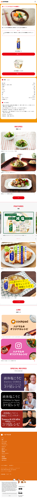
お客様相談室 (4, 458)
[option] (18, 223)
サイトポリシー (11, 468)
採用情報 (3, 456)
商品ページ (18, 54)
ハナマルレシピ (4, 444)
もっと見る (18, 301)
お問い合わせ (4, 460)
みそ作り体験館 (3, 465)
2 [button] (18, 238)
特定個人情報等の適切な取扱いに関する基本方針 (8, 469)
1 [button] (17, 238)
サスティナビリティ (5, 453)
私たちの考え (4, 443)
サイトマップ (18, 468)
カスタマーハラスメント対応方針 (6, 471)
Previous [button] (1, 239)
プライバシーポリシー (4, 468)
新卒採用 (10, 465)
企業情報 (3, 451)
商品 (2, 439)
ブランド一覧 (4, 441)
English (7, 474)
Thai (10, 474)
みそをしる (4, 446)
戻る (18, 197)
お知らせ (3, 448)
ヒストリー (4, 455)
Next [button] (35, 239)
